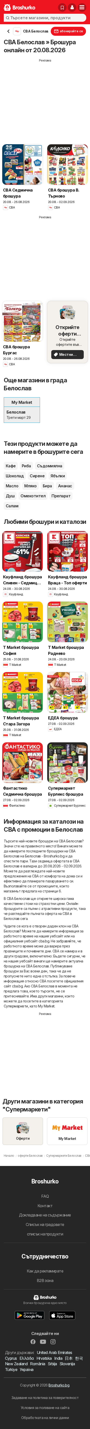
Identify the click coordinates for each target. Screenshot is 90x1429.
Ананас (65, 485)
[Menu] (82, 7)
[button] (72, 7)
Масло (12, 485)
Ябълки (57, 475)
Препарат (61, 495)
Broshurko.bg (58, 1385)
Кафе (11, 465)
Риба (26, 465)
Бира (47, 485)
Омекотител (33, 495)
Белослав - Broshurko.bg (44, 856)
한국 (79, 1358)
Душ (10, 495)
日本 (68, 1358)
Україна (26, 1369)
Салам (12, 505)
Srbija (52, 1363)
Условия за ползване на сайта (45, 1407)
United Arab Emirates (54, 1352)
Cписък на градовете (45, 1224)
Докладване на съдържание (45, 1214)
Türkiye (11, 1369)
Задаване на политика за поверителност (45, 1397)
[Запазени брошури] (62, 7)
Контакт (45, 1205)
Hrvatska (44, 1358)
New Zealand (16, 1363)
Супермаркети (16, 1006)
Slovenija (67, 1363)
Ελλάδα (27, 1358)
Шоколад (15, 475)
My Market (46, 1006)
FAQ (45, 1196)
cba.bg (43, 941)
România (37, 1363)
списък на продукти (45, 1233)
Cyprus (11, 1358)
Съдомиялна (49, 465)
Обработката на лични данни (45, 1417)
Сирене (37, 475)
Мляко (30, 485)
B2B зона (45, 1280)
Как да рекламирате (45, 1270)
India (58, 1358)
